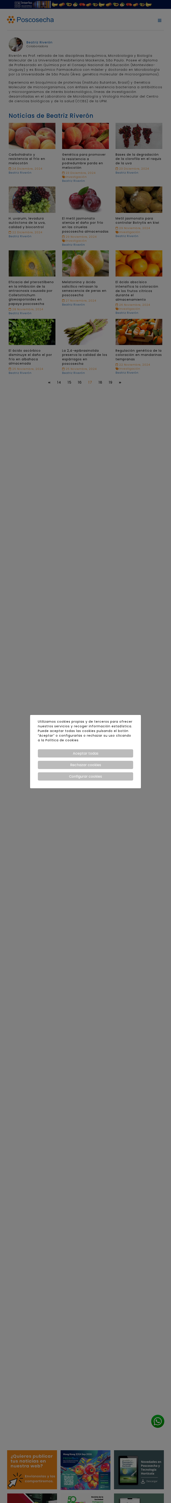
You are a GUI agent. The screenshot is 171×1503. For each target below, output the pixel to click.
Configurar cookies (85, 776)
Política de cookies (62, 740)
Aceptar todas (85, 753)
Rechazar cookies (85, 764)
